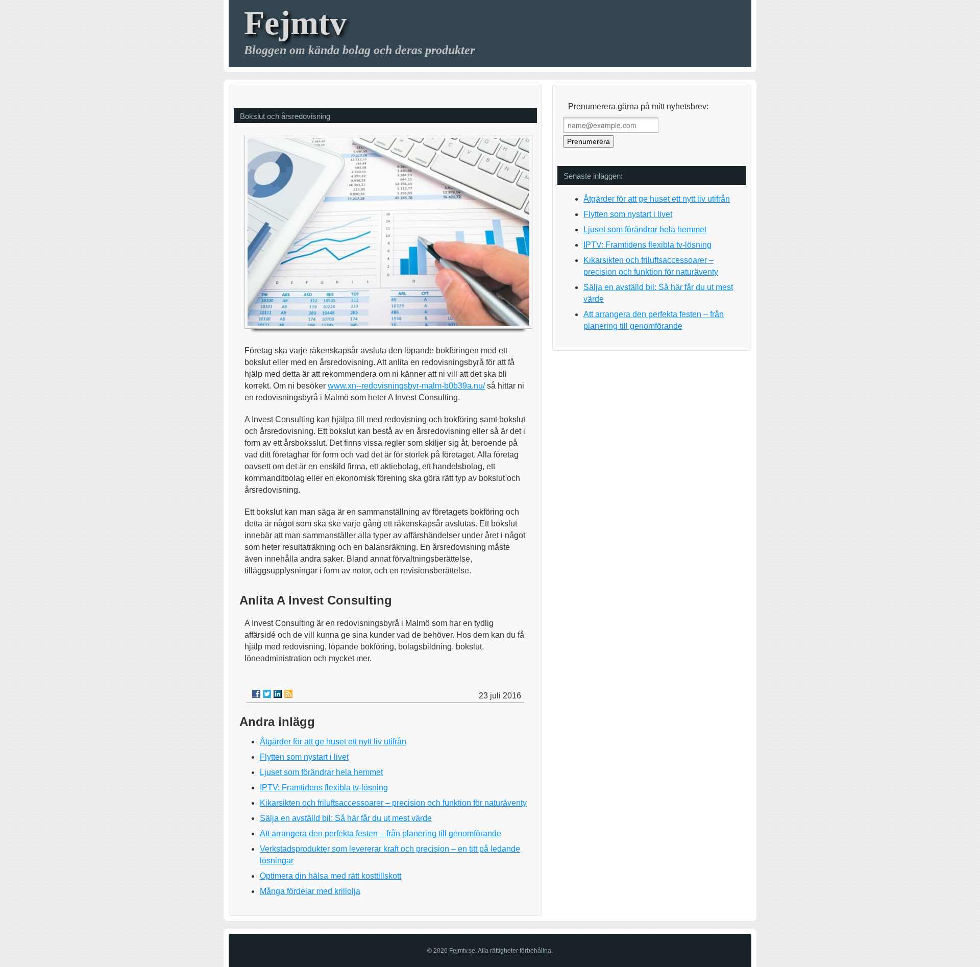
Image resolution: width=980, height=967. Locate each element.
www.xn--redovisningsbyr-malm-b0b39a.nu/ (406, 385)
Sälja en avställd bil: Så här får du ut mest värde (346, 818)
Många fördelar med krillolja (310, 891)
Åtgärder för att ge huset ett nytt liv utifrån (333, 741)
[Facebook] (256, 694)
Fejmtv (295, 22)
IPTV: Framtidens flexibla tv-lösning (324, 787)
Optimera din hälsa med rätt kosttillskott (330, 876)
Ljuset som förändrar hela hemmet (321, 772)
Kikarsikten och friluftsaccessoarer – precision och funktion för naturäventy (393, 803)
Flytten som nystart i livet (304, 757)
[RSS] (288, 694)
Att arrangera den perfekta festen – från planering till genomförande (380, 833)
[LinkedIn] (278, 694)
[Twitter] (267, 694)
